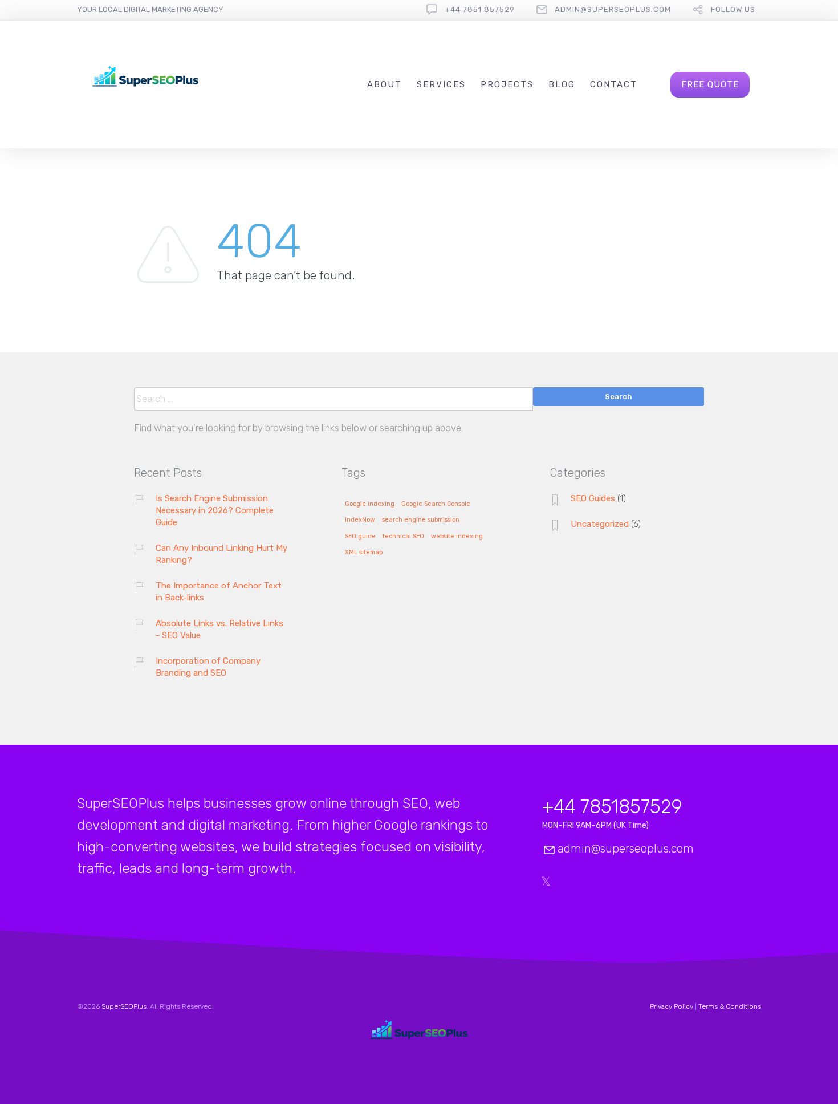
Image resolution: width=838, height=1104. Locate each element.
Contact (613, 84)
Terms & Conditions (729, 1006)
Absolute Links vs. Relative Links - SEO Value (219, 629)
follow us (733, 9)
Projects (507, 84)
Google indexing (369, 504)
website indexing (457, 536)
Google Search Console (435, 504)
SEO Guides (593, 498)
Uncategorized (600, 524)
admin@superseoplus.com (613, 9)
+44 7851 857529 (480, 9)
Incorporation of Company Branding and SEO (208, 667)
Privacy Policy (671, 1006)
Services (441, 84)
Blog (561, 84)
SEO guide (360, 536)
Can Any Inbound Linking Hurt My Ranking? (221, 554)
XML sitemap (364, 552)
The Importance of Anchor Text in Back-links (219, 592)
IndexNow (360, 520)
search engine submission (420, 520)
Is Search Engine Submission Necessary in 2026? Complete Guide (215, 510)
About (384, 84)
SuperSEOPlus (124, 1006)
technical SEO (403, 536)
